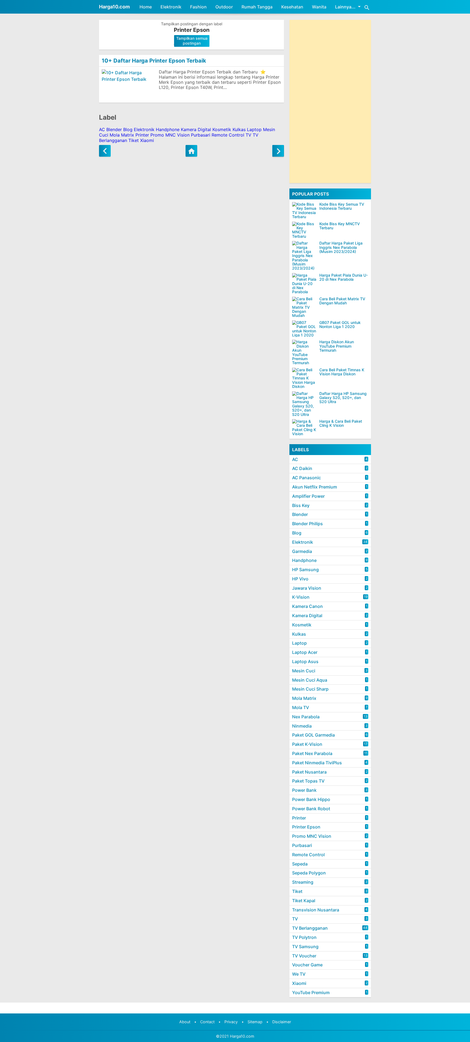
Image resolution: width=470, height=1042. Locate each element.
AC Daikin (302, 468)
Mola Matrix (122, 135)
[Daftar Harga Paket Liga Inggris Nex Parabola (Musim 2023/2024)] (304, 255)
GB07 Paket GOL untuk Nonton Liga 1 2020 (340, 324)
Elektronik (170, 7)
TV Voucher (304, 955)
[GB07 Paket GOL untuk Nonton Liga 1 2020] (304, 328)
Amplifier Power (308, 496)
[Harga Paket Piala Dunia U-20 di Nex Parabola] (304, 283)
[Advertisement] (330, 101)
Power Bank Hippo (311, 799)
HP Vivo (300, 579)
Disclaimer (281, 1021)
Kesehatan (292, 7)
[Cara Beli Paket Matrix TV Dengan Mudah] (304, 307)
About (184, 1021)
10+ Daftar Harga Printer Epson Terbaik (154, 60)
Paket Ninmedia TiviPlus (317, 762)
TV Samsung (305, 946)
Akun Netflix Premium (314, 487)
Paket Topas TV (308, 781)
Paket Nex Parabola (312, 753)
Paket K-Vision (307, 744)
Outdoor (224, 7)
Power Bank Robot (311, 808)
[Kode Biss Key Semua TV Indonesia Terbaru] (304, 210)
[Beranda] (191, 151)
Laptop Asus (305, 661)
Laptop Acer (304, 652)
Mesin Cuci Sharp (310, 689)
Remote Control (228, 135)
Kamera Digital (196, 129)
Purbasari (200, 135)
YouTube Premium (311, 992)
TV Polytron (304, 937)
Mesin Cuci (303, 670)
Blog (127, 129)
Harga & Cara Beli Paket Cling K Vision (340, 423)
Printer (142, 135)
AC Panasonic (306, 477)
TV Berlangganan (310, 928)
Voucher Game (307, 964)
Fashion (198, 7)
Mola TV (300, 707)
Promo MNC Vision (170, 135)
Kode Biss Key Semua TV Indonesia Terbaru (341, 206)
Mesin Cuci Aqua (309, 680)
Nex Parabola (306, 716)
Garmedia (302, 551)
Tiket (133, 140)
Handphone (168, 129)
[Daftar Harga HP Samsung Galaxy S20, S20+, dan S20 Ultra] (304, 403)
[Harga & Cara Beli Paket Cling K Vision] (304, 427)
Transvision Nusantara (315, 910)
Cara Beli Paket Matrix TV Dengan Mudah (342, 301)
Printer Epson (306, 827)
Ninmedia (302, 726)
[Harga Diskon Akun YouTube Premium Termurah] (304, 352)
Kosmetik (221, 129)
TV (248, 135)
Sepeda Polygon (309, 873)
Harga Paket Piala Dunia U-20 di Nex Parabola (343, 277)
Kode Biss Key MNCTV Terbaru (339, 226)
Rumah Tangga (257, 7)
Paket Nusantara (309, 772)
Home (146, 7)
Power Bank (304, 790)
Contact (207, 1021)
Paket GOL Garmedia (313, 735)
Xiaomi (147, 140)
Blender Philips (307, 523)
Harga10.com (114, 7)
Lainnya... (345, 7)
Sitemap (255, 1021)
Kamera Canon (307, 606)
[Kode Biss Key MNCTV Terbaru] (304, 230)
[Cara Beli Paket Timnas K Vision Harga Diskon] (304, 378)
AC (102, 129)
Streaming (302, 882)
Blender (114, 129)
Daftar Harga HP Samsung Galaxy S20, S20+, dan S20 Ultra (343, 397)
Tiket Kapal (303, 900)
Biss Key (301, 505)
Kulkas (239, 129)
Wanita (319, 7)
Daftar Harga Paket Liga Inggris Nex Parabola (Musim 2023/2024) (341, 247)
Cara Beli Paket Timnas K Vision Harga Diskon (341, 372)
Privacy (231, 1021)
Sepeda (300, 864)
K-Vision (301, 597)
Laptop (254, 129)
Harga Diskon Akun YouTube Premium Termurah (336, 346)
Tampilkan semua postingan (192, 40)
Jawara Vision (306, 588)
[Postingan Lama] (278, 151)
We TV (298, 974)
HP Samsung (305, 569)
